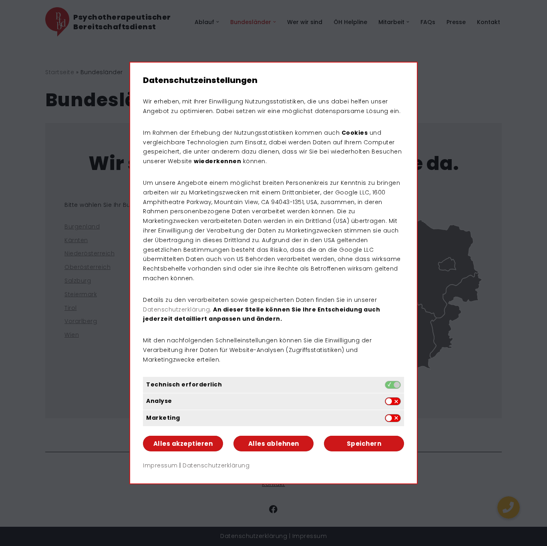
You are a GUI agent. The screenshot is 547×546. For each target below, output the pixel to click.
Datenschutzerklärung (176, 309)
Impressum (160, 465)
